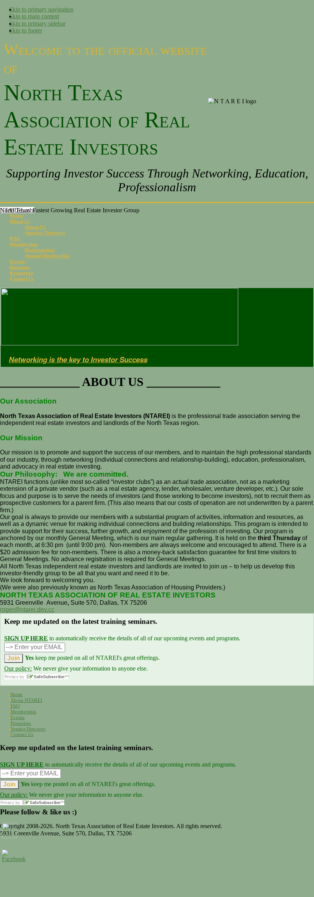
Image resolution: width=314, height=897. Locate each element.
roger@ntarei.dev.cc (27, 609)
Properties (20, 723)
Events (17, 717)
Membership (23, 712)
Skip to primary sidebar (37, 23)
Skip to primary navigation (41, 9)
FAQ (15, 706)
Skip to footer (25, 30)
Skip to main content (34, 16)
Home (16, 694)
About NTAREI (26, 700)
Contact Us (21, 734)
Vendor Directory (28, 729)
